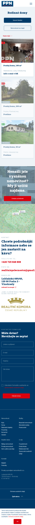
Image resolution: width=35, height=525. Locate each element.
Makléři (3, 463)
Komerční (4, 432)
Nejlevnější (6, 36)
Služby (21, 418)
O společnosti (23, 444)
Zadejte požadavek (17, 198)
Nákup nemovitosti (7, 444)
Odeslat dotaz (16, 396)
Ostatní (3, 435)
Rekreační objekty (6, 427)
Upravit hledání (17, 20)
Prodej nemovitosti (7, 446)
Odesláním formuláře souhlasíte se (16, 386)
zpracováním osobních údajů (14, 387)
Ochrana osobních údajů (17, 491)
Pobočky (4, 465)
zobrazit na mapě (7, 287)
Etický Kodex (23, 446)
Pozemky (4, 430)
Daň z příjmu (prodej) (7, 449)
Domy (3, 425)
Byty (2, 422)
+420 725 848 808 (11, 261)
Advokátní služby (24, 425)
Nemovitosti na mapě (17, 28)
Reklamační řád (23, 449)
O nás (21, 440)
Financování (22, 427)
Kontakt (3, 459)
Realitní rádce (5, 440)
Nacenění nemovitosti (25, 422)
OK (17, 521)
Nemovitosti (5, 418)
